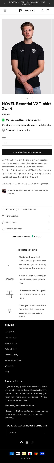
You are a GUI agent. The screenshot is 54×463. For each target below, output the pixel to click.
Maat (4, 138)
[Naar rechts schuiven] (32, 98)
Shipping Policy (11, 355)
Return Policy (11, 349)
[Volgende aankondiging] (49, 3)
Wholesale (9, 366)
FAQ (7, 372)
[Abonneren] (44, 433)
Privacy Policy (11, 343)
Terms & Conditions (13, 360)
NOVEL (30, 458)
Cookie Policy (11, 337)
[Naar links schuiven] (21, 98)
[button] (5, 10)
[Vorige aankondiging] (4, 3)
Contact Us (10, 332)
